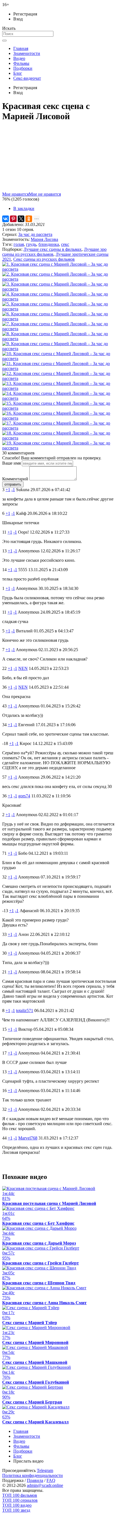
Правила (35, 1480)
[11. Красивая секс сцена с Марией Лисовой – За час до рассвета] (59, 368)
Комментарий (15, 478)
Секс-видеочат (27, 78)
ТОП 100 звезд (16, 1510)
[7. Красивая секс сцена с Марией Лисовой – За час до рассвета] (59, 328)
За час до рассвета (35, 234)
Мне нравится (15, 194)
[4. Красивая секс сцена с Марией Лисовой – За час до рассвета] (59, 299)
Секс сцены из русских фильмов (44, 259)
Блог (17, 73)
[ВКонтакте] (5, 218)
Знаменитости (26, 53)
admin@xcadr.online (45, 1485)
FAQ (50, 1480)
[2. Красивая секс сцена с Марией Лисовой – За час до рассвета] (59, 279)
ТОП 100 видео (17, 1505)
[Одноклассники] (28, 218)
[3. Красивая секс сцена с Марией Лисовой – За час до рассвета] (59, 289)
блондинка (48, 244)
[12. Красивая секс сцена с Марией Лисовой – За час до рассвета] (59, 378)
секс (65, 244)
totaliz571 (24, 1010)
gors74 (24, 796)
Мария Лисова (44, 239)
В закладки (23, 208)
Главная (20, 48)
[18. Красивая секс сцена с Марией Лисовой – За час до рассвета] (59, 438)
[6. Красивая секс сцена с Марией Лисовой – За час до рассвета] (59, 318)
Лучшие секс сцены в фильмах (53, 249)
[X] (21, 218)
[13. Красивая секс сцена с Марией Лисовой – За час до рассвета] (59, 388)
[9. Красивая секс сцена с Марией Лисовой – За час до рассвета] (59, 348)
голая (19, 244)
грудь (31, 244)
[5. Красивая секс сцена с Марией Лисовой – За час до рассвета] (59, 309)
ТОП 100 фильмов (19, 1495)
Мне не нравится (45, 194)
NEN (23, 668)
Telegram (45, 1470)
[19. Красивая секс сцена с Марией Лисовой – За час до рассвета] (59, 448)
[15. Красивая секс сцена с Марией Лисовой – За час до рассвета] (59, 408)
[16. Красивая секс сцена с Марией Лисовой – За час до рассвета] (59, 418)
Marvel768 (27, 1138)
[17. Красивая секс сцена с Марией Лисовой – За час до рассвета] (59, 428)
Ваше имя (11, 463)
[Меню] (4, 40)
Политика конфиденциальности (32, 1475)
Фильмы (21, 63)
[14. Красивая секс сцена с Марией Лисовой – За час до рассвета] (59, 398)
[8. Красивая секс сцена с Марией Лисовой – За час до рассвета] (59, 338)
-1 (13, 489)
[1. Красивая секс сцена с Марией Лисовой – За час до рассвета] (59, 269)
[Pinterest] (13, 218)
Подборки (22, 68)
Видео (19, 58)
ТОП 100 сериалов (20, 1500)
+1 (8, 489)
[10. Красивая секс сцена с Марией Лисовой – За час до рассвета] (59, 358)
